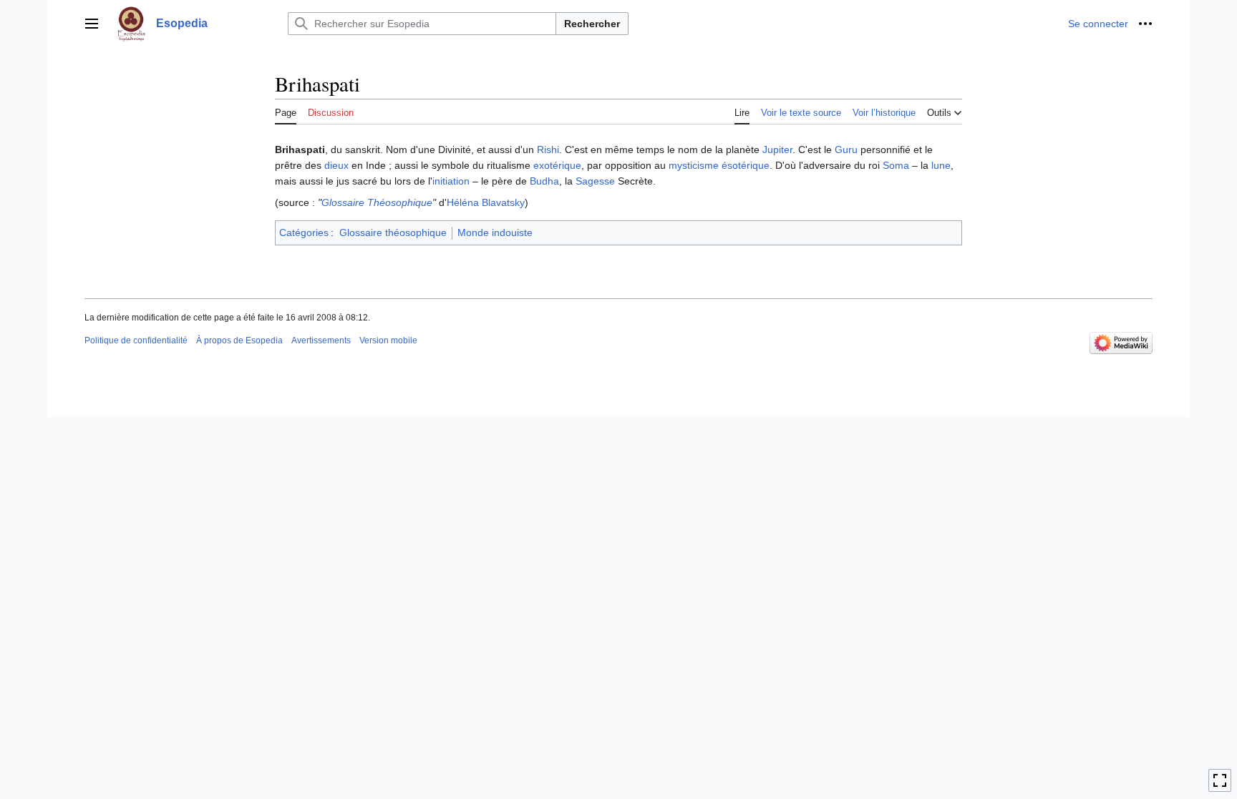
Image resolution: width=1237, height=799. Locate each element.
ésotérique (746, 165)
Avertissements (321, 340)
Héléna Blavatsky (486, 202)
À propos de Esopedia (239, 340)
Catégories (304, 232)
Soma (896, 165)
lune (941, 165)
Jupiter (777, 149)
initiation (451, 181)
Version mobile (388, 340)
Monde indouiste (495, 232)
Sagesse (595, 181)
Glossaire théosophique (393, 232)
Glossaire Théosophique (376, 202)
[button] (91, 23)
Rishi (548, 149)
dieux (336, 165)
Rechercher (592, 23)
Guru (846, 149)
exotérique (557, 165)
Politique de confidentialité (136, 340)
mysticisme (694, 165)
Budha (544, 181)
